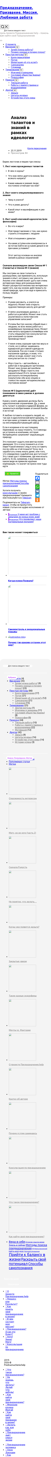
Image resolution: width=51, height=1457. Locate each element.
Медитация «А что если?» (24, 62)
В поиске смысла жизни (35, 1242)
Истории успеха (23, 742)
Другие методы (23, 707)
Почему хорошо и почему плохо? (28, 52)
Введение (10, 46)
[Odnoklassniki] (41, 500)
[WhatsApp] (41, 487)
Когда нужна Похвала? (20, 580)
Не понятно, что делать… (22, 901)
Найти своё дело (16, 1251)
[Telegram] (41, 495)
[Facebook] (41, 478)
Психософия (17, 77)
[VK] (41, 491)
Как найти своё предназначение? (26, 1236)
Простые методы (14, 54)
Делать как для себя (10, 1425)
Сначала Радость (18, 867)
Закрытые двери (17, 961)
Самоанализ (17, 64)
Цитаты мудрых (19, 95)
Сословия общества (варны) (25, 75)
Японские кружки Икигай (11, 1405)
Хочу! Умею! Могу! (9, 1338)
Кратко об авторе (18, 1099)
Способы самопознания (16, 484)
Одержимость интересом (22, 798)
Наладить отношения (32, 1251)
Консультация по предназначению (27, 1167)
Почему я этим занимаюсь (22, 1133)
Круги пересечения (20, 57)
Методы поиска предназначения (15, 482)
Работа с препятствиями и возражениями (24, 86)
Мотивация (21, 729)
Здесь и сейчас (17, 1245)
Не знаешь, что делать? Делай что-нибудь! (9, 1383)
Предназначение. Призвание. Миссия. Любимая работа (19, 12)
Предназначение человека (14, 1443)
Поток (14, 59)
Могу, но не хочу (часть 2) (22, 832)
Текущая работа (19, 82)
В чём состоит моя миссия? (9, 1322)
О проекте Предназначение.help (25, 1064)
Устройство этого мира (23, 97)
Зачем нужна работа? (22, 49)
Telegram (26, 497)
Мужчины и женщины (22, 72)
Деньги (14, 93)
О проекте (10, 44)
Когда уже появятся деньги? (23, 927)
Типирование (12, 69)
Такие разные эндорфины (22, 995)
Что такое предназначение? (23, 1202)
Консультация (11, 1278)
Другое (9, 90)
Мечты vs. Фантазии (19, 1030)
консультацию (10, 492)
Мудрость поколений (39, 1248)
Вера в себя (17, 1241)
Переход (9, 79)
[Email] (41, 482)
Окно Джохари (10, 1448)
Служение (16, 67)
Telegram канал (13, 1284)
